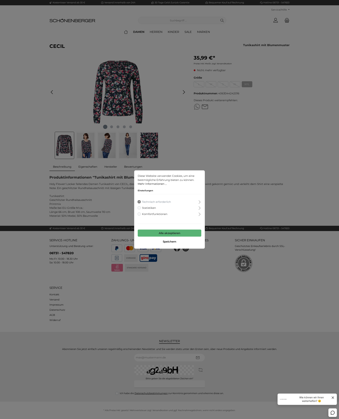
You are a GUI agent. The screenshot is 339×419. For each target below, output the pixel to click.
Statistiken (149, 208)
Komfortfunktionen (154, 214)
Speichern (169, 241)
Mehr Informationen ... (152, 183)
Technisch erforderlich (156, 201)
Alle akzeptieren (169, 233)
